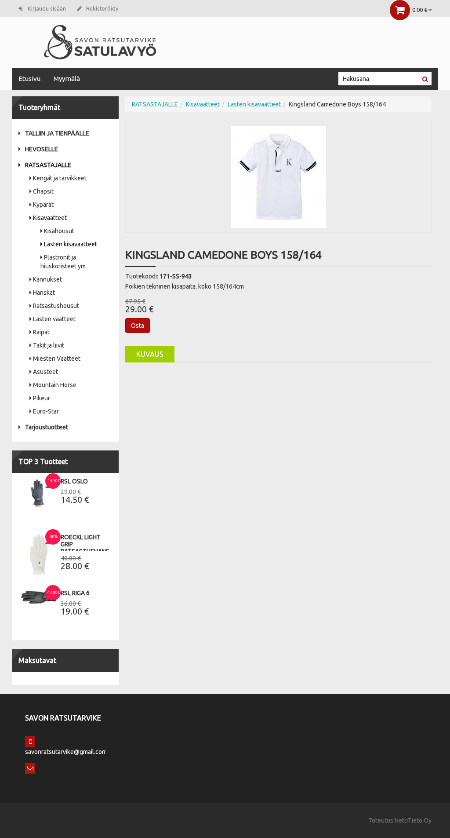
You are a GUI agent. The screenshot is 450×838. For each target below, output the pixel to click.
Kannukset (47, 279)
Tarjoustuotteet (46, 427)
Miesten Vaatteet (56, 358)
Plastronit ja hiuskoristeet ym (63, 262)
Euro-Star (46, 411)
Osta (137, 325)
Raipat (41, 332)
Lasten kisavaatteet (70, 244)
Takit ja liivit (48, 345)
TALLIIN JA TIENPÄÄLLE (57, 133)
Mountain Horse (54, 384)
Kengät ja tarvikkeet (60, 178)
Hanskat (44, 292)
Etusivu (29, 78)
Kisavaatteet (50, 217)
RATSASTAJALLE (48, 164)
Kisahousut (59, 230)
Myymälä (67, 78)
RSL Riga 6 (75, 592)
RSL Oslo (74, 481)
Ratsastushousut (56, 305)
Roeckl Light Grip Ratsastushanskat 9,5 (90, 548)
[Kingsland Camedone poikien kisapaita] (278, 176)
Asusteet (45, 371)
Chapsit (43, 191)
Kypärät (43, 204)
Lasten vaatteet (54, 318)
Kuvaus (149, 354)
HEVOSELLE (41, 149)
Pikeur (41, 398)
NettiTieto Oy (413, 820)
